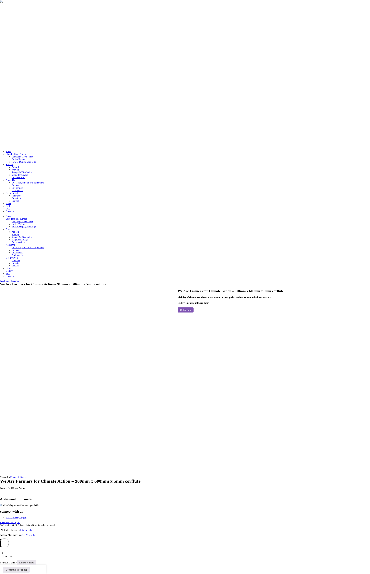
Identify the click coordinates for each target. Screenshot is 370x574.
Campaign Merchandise (22, 156)
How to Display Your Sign (24, 162)
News (8, 203)
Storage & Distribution (22, 172)
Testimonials (17, 190)
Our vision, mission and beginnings (28, 182)
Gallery (9, 206)
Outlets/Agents (18, 159)
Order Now (185, 310)
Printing (15, 169)
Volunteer (16, 195)
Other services (18, 177)
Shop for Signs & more (16, 154)
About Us (10, 180)
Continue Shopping (16, 569)
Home (8, 151)
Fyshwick (14, 477)
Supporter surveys (20, 175)
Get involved (12, 193)
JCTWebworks (28, 535)
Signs (22, 477)
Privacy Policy (27, 530)
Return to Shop (26, 562)
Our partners (17, 188)
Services (9, 164)
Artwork (15, 167)
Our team (16, 185)
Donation (10, 211)
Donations (16, 198)
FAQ (8, 208)
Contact (15, 201)
